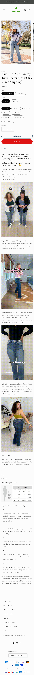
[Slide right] (21, 68)
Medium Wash (7, 93)
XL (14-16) (16, 113)
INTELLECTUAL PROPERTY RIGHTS (14, 635)
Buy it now (17, 141)
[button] (4, 10)
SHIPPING (6, 618)
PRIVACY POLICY (9, 610)
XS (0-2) (6, 108)
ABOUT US (7, 601)
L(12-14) (5, 113)
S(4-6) (15, 108)
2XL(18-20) (6, 117)
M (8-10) (24, 108)
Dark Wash (20, 93)
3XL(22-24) (18, 117)
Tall (14, 101)
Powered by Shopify (22, 668)
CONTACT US (7, 605)
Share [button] (4, 148)
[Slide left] (13, 68)
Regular (5, 101)
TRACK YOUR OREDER (10, 626)
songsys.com (14, 668)
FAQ (4, 631)
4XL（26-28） (7, 121)
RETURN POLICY (8, 614)
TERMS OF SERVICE (9, 622)
